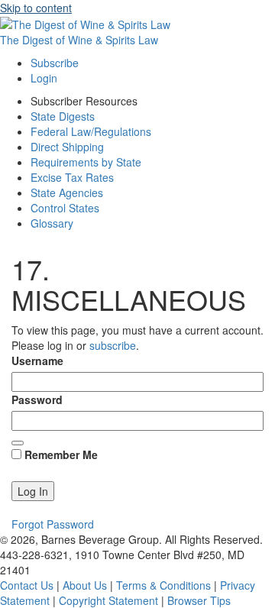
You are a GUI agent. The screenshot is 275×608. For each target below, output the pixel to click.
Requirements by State (86, 162)
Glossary (52, 223)
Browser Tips (199, 600)
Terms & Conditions (163, 585)
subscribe (112, 345)
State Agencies (67, 192)
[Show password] (17, 443)
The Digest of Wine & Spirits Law (79, 39)
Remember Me (59, 454)
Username (37, 360)
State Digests (63, 116)
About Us (85, 585)
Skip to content (36, 7)
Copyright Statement (108, 600)
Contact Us (26, 585)
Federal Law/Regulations (91, 131)
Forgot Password (52, 524)
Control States (65, 207)
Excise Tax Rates (72, 177)
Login (44, 78)
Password (37, 399)
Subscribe (55, 62)
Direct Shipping (67, 146)
